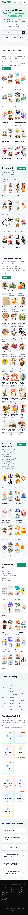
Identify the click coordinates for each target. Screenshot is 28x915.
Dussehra (14, 309)
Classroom (17, 667)
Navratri (22, 417)
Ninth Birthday (13, 369)
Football (7, 37)
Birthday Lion (5, 417)
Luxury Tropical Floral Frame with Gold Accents (22, 400)
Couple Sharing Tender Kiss (20, 291)
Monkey (12, 703)
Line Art (4, 230)
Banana (12, 697)
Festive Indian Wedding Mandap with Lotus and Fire (14, 384)
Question (21, 690)
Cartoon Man (22, 386)
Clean (6, 2)
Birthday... (12, 371)
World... (10, 293)
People (11, 691)
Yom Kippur (4, 86)
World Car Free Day (19, 105)
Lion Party (4, 419)
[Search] (20, 2)
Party (16, 615)
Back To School (19, 632)
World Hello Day (13, 401)
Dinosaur (12, 700)
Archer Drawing (15, 311)
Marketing (17, 649)
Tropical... (22, 403)
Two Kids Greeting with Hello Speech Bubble (14, 399)
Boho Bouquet (4, 294)
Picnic (21, 41)
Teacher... (12, 341)
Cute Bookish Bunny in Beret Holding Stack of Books (22, 369)
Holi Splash (4, 354)
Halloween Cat (5, 486)
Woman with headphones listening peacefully (4, 338)
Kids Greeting (13, 403)
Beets (3, 537)
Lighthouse (4, 703)
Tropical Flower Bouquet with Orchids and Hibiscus (21, 431)
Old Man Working (12, 432)
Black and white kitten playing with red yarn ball (22, 338)
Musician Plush (22, 356)
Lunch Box (7, 41)
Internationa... (5, 339)
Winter (11, 709)
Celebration (4, 684)
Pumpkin (14, 37)
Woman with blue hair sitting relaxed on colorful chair (15, 416)
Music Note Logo (5, 386)
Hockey (12, 688)
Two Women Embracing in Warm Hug (23, 308)
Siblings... (13, 324)
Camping (15, 41)
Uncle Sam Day (18, 158)
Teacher (21, 37)
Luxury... (21, 401)
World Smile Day (6, 105)
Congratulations (6, 520)
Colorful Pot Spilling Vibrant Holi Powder (5, 352)
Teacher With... (13, 339)
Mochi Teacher (22, 354)
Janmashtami (5, 141)
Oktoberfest (5, 122)
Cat (19, 697)
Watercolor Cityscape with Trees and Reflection (11, 292)
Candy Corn (18, 537)
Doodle (3, 247)
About (20, 887)
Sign (11, 706)
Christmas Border (12, 684)
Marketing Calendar (4, 898)
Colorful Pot (4, 356)
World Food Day (4, 402)
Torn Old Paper (5, 309)
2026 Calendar (5, 598)
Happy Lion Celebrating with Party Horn (5, 415)
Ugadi (16, 486)
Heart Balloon (13, 356)
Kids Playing (18, 503)
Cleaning (21, 684)
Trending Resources (4, 887)
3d (2, 195)
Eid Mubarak (21, 700)
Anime (3, 212)
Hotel (20, 687)
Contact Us (22, 895)
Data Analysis (18, 520)
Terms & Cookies (21, 892)
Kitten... (20, 341)
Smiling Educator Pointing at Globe (14, 338)
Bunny (20, 371)
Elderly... (10, 434)
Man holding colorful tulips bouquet (5, 368)
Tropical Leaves (13, 694)
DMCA (20, 889)
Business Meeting (6, 555)
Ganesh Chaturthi (6, 158)
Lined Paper (4, 311)
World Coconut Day (19, 141)
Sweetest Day (21, 293)
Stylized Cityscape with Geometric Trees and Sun (22, 324)
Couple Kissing (21, 295)
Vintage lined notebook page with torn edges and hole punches (6, 308)
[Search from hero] (23, 32)
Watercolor (17, 230)
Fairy (3, 687)
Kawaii (16, 212)
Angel (11, 681)
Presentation (5, 649)
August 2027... (3, 433)
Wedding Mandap (13, 386)
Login (11, 887)
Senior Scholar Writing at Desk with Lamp (12, 430)
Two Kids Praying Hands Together (14, 323)
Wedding (4, 615)
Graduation (4, 632)
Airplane (3, 681)
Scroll (3, 706)
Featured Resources (4, 895)
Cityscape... (11, 295)
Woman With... (5, 341)
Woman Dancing (22, 420)
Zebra (20, 709)
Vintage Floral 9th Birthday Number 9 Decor (13, 368)
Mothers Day (22, 703)
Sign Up (12, 889)
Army (20, 681)
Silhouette (17, 247)
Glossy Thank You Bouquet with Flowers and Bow (6, 323)
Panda (3, 690)
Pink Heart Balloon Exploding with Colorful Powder (14, 353)
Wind (3, 709)
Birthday (17, 598)
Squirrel (20, 706)
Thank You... (4, 324)
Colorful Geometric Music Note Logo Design (6, 384)
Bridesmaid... (20, 432)
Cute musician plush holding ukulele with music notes (22, 353)
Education (4, 503)
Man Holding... (4, 372)
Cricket (3, 700)
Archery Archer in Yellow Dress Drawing (15, 308)
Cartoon (17, 195)
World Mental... (22, 310)
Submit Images (12, 892)
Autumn (3, 697)
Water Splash (22, 693)
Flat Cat (20, 339)
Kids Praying (13, 326)
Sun (2, 693)
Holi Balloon (13, 354)
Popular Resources (4, 891)
